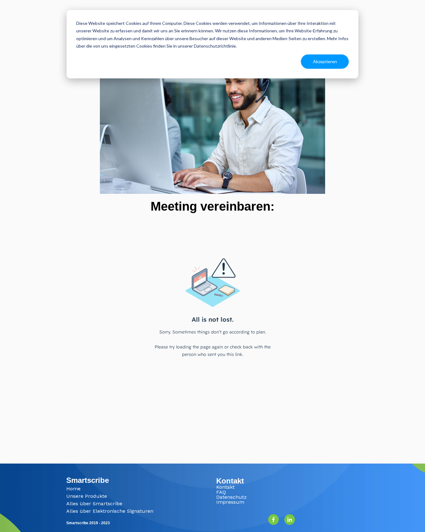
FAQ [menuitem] (221, 492)
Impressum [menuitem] (230, 502)
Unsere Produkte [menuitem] (86, 496)
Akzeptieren (325, 61)
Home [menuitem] (73, 489)
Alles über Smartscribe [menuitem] (94, 503)
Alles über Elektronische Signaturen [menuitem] (109, 511)
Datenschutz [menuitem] (231, 497)
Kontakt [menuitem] (225, 487)
